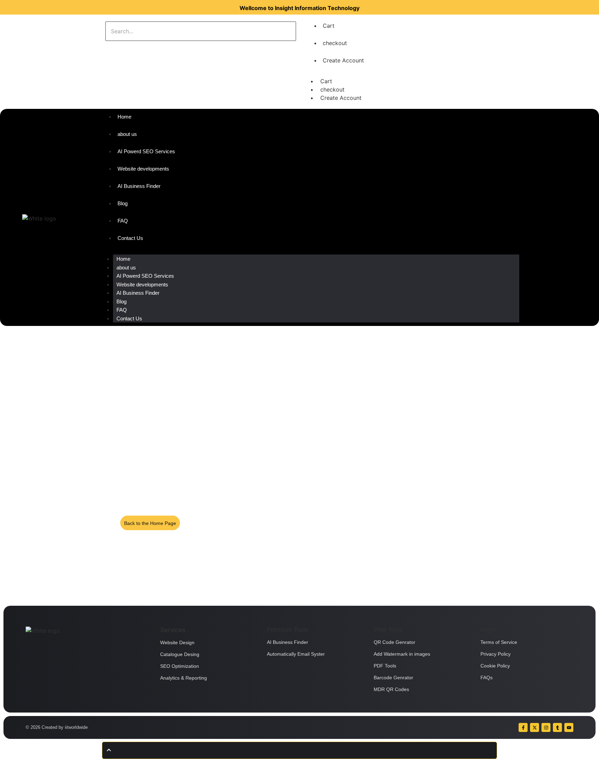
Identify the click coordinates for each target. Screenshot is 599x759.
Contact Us (129, 318)
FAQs (486, 677)
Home (123, 259)
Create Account (343, 60)
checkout (335, 43)
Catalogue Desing (179, 654)
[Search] (127, 48)
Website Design (177, 642)
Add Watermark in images (402, 654)
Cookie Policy (495, 666)
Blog (121, 301)
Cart (329, 25)
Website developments (142, 284)
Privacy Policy (495, 654)
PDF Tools (385, 666)
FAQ (121, 310)
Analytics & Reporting (183, 678)
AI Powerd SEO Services (145, 276)
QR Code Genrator (394, 642)
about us (126, 267)
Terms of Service (498, 642)
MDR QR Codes (391, 689)
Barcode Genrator (393, 677)
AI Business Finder (137, 293)
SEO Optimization (179, 666)
